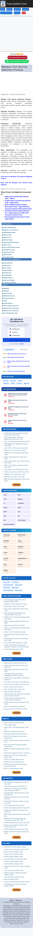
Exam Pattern (7, 293)
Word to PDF (7, 582)
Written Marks (7, 278)
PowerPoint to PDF (8, 585)
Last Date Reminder (9, 282)
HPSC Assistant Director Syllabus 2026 (16, 882)
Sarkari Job (7, 237)
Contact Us (18, 900)
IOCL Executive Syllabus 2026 (14, 870)
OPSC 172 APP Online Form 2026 (15, 632)
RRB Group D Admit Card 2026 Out (16, 353)
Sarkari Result (7, 263)
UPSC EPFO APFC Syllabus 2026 (15, 847)
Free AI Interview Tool (10, 313)
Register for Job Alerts (10, 230)
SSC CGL (6, 380)
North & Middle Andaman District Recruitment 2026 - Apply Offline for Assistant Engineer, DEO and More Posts (18, 207)
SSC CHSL (13, 380)
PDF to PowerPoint (8, 590)
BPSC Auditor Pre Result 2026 (15, 357)
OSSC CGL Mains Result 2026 (14, 759)
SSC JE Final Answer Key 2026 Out (15, 786)
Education (17, 13)
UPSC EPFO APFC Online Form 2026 (16, 448)
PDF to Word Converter (11, 306)
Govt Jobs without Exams (11, 247)
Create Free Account (16, 340)
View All (16, 484)
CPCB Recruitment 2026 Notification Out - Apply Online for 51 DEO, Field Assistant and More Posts (17, 213)
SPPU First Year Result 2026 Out (16, 371)
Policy (11, 900)
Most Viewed (23, 349)
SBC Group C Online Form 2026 (14, 606)
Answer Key (7, 273)
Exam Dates (7, 268)
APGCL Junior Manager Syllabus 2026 (16, 849)
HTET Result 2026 (10, 725)
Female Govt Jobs (9, 250)
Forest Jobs (7, 245)
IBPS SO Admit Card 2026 (12, 691)
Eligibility (6, 288)
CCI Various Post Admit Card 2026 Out (16, 682)
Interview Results (8, 280)
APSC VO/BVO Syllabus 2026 (13, 864)
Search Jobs (7, 235)
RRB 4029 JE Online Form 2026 (14, 476)
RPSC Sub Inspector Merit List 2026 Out (17, 753)
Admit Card (7, 265)
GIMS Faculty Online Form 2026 (14, 625)
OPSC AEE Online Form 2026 (13, 649)
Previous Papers (8, 298)
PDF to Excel (15, 587)
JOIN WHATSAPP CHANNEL (18, 61)
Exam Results (7, 270)
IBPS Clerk (6, 383)
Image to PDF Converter (11, 308)
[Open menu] (9, 9)
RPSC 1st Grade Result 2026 (13, 768)
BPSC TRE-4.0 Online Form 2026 (14, 450)
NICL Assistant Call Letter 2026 (14, 689)
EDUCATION (7, 254)
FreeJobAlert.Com (17, 3)
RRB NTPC (26, 383)
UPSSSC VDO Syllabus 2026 (13, 861)
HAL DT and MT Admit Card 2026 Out (16, 684)
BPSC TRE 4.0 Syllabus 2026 (13, 852)
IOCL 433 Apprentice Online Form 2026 (17, 441)
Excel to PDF (15, 582)
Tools (5, 301)
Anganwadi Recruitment (11, 242)
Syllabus (6, 291)
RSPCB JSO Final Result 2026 (13, 762)
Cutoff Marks (7, 275)
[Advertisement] (16, 33)
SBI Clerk (19, 383)
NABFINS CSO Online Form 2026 (14, 474)
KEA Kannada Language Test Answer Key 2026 (18, 361)
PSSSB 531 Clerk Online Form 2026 (15, 604)
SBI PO (13, 383)
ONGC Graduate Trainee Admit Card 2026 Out (18, 366)
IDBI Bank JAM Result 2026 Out (14, 731)
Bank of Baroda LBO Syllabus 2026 (15, 859)
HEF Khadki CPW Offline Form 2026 (15, 643)
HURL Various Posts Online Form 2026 (16, 472)
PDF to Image (18, 590)
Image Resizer (8, 303)
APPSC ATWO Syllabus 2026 (13, 854)
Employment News (9, 232)
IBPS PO (20, 380)
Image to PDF (18, 585)
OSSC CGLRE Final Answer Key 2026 (16, 829)
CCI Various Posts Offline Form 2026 (16, 469)
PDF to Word (7, 587)
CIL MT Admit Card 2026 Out (13, 687)
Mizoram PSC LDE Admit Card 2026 (15, 709)
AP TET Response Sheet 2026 (14, 805)
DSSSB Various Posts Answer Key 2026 (17, 822)
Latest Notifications (6, 13)
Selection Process (9, 296)
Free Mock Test (8, 257)
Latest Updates (9, 349)
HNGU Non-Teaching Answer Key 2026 (17, 808)
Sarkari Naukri (8, 240)
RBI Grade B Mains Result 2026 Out (15, 734)
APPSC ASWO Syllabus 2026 (13, 856)
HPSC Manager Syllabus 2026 (14, 877)
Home (2, 9)
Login (23, 13)
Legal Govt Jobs (8, 252)
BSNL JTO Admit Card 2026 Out (14, 706)
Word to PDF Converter (11, 310)
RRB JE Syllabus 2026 (11, 879)
